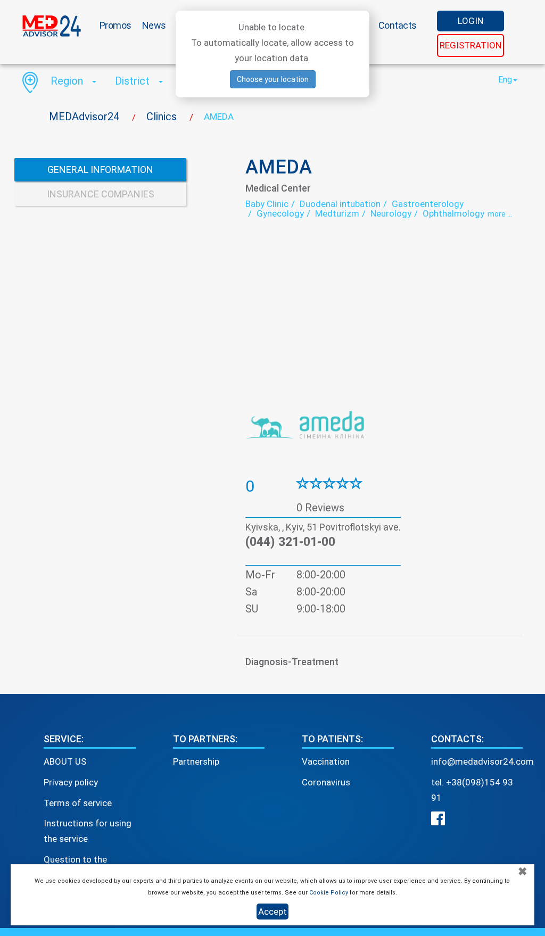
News (154, 25)
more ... (500, 214)
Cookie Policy (328, 892)
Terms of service (78, 803)
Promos (115, 25)
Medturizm (337, 213)
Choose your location (273, 79)
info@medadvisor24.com (482, 761)
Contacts (397, 25)
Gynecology (280, 213)
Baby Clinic (266, 203)
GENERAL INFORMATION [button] (100, 169)
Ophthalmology (453, 213)
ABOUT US (65, 761)
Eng (505, 79)
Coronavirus (326, 782)
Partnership (196, 761)
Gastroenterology (428, 203)
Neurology (390, 213)
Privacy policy (71, 782)
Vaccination (326, 761)
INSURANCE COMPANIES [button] (100, 194)
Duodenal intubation (340, 203)
